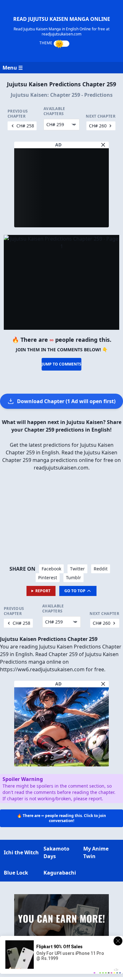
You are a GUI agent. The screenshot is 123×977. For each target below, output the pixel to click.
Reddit (101, 569)
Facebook (51, 569)
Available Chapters (54, 111)
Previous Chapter (18, 114)
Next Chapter (100, 116)
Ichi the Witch (21, 852)
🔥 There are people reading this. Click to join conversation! (61, 818)
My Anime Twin (95, 852)
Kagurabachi (60, 872)
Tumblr (73, 578)
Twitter (77, 569)
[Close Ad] (103, 145)
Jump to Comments (61, 364)
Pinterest (47, 578)
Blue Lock (16, 872)
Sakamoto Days (56, 852)
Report (42, 590)
